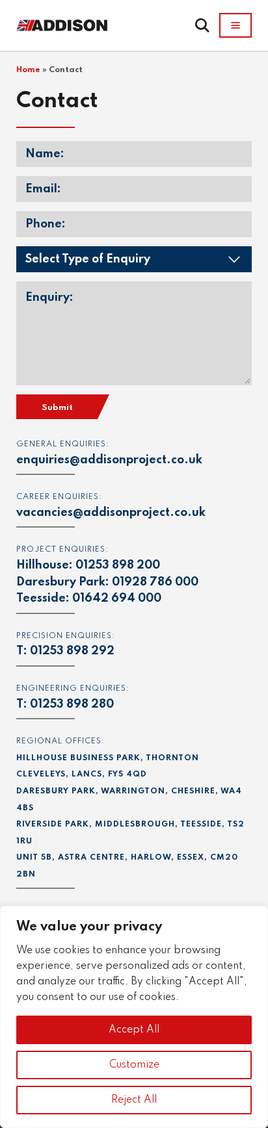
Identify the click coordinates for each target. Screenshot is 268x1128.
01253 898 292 (72, 651)
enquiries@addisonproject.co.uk (109, 460)
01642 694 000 (116, 598)
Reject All (134, 1100)
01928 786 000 (155, 582)
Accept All (134, 1030)
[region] (134, 1017)
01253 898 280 (72, 704)
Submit (57, 408)
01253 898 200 (117, 565)
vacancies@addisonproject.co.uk (111, 513)
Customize (134, 1065)
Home (28, 70)
